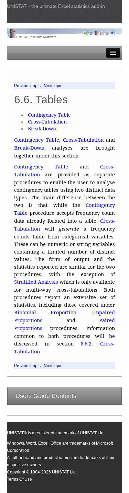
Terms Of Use (19, 479)
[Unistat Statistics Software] (64, 33)
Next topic (53, 85)
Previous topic (27, 85)
